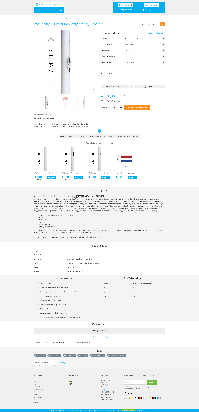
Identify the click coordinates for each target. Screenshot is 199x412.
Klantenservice (39, 400)
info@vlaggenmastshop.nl (109, 390)
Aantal (104, 107)
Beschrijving (67, 136)
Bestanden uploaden (116, 87)
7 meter (41, 355)
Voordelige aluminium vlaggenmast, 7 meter (63, 18)
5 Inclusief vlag (107, 62)
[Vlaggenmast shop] (49, 4)
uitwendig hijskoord (117, 355)
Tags (137, 136)
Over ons (37, 381)
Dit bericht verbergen (128, 410)
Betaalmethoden (39, 392)
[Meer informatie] (131, 86)
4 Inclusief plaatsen (110, 56)
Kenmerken (96, 136)
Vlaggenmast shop (151, 5)
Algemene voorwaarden (42, 384)
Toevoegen (63, 363)
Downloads (151, 87)
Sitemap (37, 403)
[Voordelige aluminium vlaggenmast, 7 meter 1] (66, 61)
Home (47, 18)
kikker (83, 355)
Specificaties (82, 136)
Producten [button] (40, 10)
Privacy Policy (38, 389)
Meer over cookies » (143, 410)
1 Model (105, 38)
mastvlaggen (98, 355)
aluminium (55, 355)
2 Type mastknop (109, 44)
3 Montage (106, 50)
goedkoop (70, 355)
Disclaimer (37, 387)
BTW (35, 395)
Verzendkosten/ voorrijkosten (139, 96)
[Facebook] (125, 393)
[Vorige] (35, 103)
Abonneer (151, 382)
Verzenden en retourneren (42, 397)
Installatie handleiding (99, 337)
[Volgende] (96, 103)
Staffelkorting (124, 136)
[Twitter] (128, 393)
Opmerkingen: (106, 73)
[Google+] (131, 393)
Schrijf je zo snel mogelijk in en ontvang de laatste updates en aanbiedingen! (139, 388)
